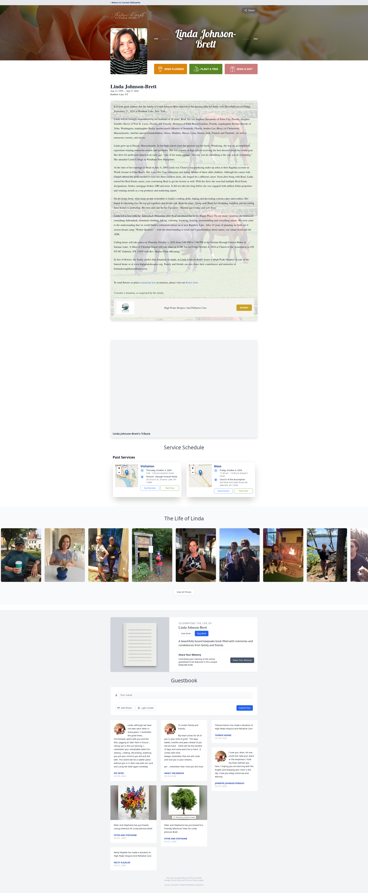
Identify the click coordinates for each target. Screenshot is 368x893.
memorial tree (148, 282)
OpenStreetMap (187, 885)
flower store (192, 282)
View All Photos (184, 592)
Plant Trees (169, 488)
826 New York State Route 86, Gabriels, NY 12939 (234, 484)
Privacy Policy (175, 880)
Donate (244, 307)
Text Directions (150, 488)
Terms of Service (192, 880)
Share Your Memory (242, 660)
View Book (186, 633)
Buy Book (201, 633)
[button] (127, 473)
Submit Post (244, 708)
